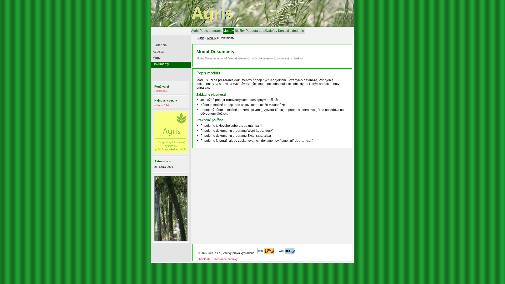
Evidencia (160, 45)
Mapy (156, 58)
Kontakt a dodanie (291, 31)
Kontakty (204, 259)
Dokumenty (161, 64)
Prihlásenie (161, 90)
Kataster (158, 51)
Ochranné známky (226, 259)
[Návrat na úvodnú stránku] (231, 24)
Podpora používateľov (261, 31)
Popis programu (211, 31)
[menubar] (248, 31)
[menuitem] (195, 31)
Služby (240, 31)
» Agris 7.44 (161, 105)
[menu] (171, 55)
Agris (195, 31)
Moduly (228, 31)
